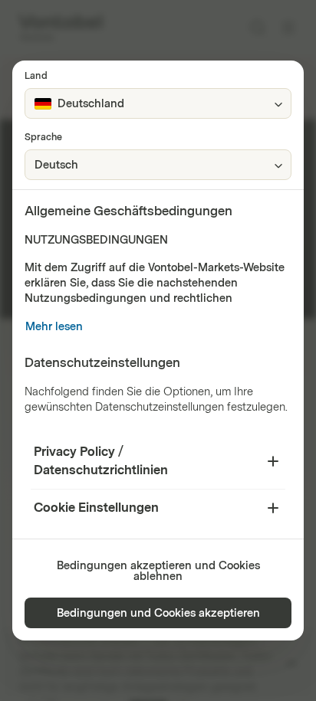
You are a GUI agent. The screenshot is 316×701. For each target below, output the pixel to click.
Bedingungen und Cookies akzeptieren (158, 613)
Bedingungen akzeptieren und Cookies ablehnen (158, 571)
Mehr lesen (54, 326)
